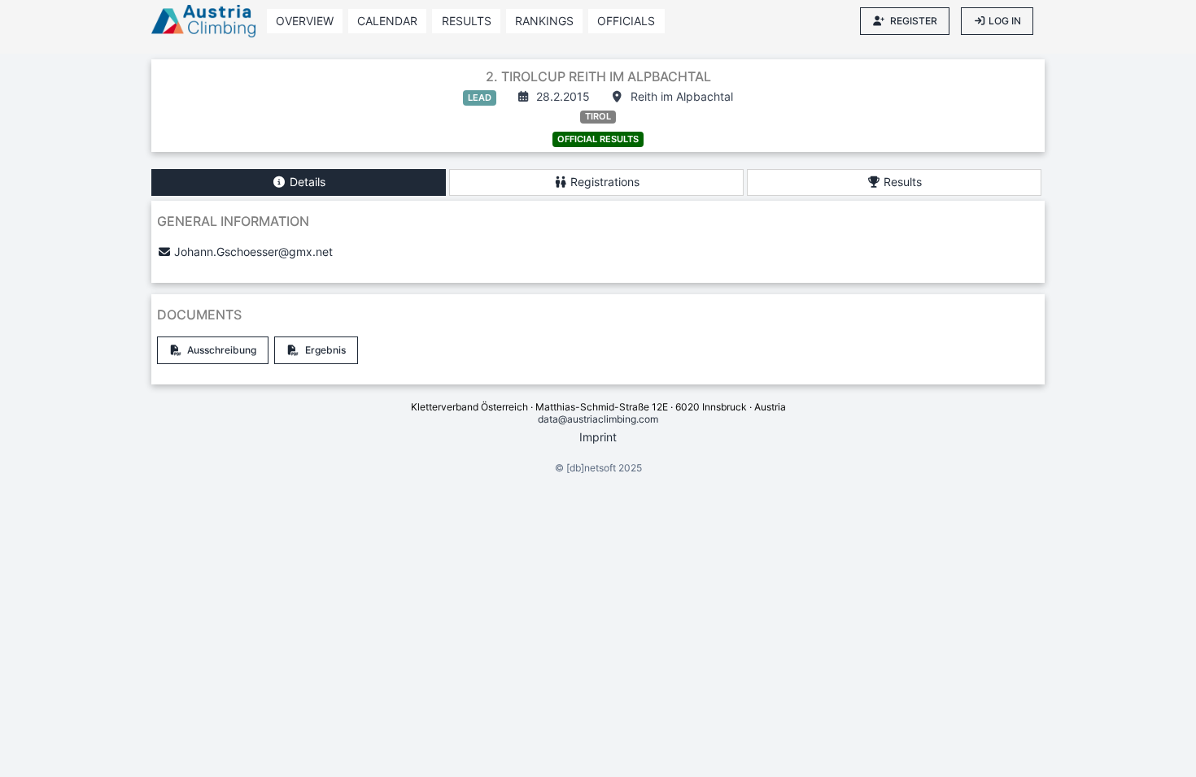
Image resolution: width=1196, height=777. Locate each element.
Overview (305, 21)
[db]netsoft (591, 468)
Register (913, 21)
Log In (1005, 21)
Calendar (387, 21)
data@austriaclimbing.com (598, 419)
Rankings (544, 21)
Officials (626, 21)
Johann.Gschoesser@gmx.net (253, 251)
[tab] (298, 182)
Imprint (598, 437)
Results (466, 21)
